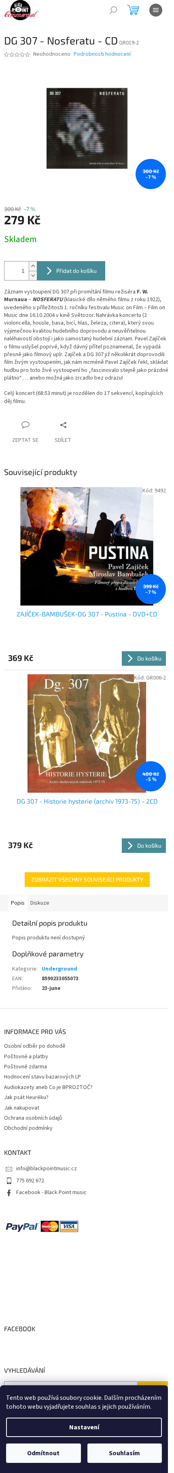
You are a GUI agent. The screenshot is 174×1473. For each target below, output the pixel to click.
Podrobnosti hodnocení (102, 54)
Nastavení (84, 1427)
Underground (59, 969)
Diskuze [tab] (39, 903)
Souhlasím (124, 1453)
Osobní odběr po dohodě (35, 1046)
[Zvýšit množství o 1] (33, 266)
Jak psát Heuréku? (26, 1097)
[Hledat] (113, 10)
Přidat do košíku (76, 270)
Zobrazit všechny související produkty (87, 879)
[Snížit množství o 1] (33, 275)
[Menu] (156, 10)
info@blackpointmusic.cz (46, 1169)
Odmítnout (43, 1453)
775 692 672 (30, 1181)
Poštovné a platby (26, 1057)
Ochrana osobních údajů (33, 1118)
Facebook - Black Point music (51, 1192)
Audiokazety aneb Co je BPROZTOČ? (48, 1087)
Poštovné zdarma (25, 1067)
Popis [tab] (18, 903)
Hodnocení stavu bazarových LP (42, 1077)
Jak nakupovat (21, 1108)
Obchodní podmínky (28, 1128)
